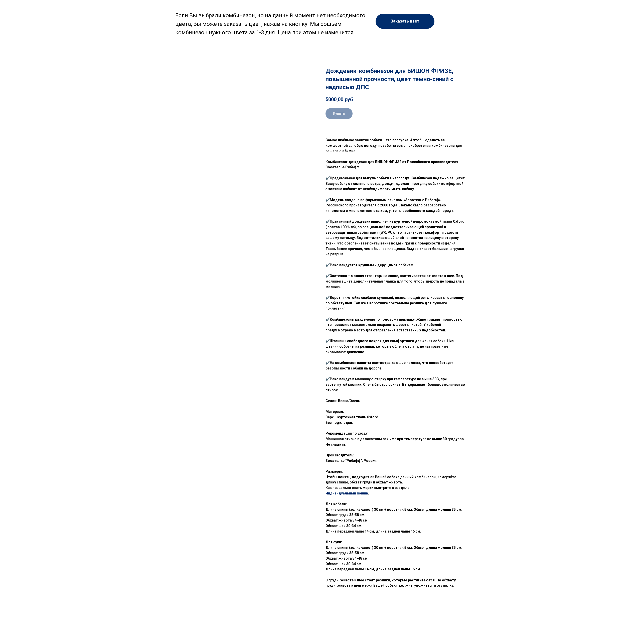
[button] (405, 21)
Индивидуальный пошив (347, 493)
